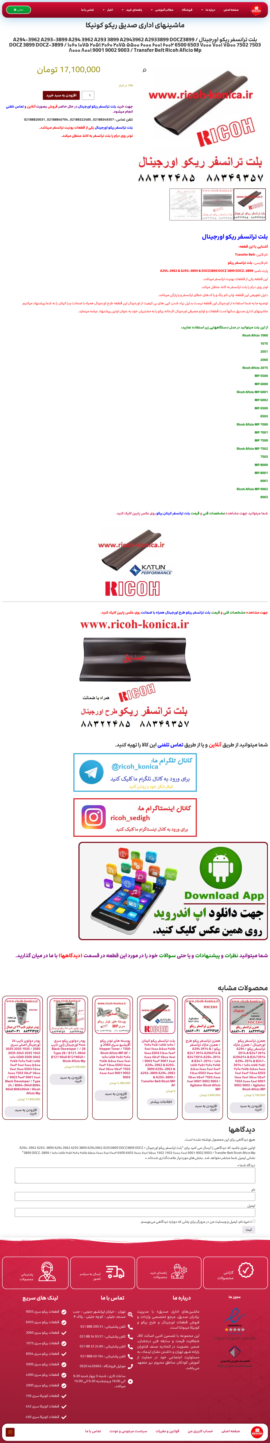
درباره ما (210, 10)
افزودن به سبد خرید (61, 95)
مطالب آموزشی (164, 10)
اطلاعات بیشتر (161, 1101)
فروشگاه (187, 10)
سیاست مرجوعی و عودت (128, 1431)
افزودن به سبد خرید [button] (251, 1108)
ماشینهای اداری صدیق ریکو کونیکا (135, 25)
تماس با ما (87, 10)
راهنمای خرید (134, 10)
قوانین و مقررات (167, 1431)
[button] (144, 70)
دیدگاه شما (246, 1165)
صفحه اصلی (231, 10)
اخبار (110, 10)
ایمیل (251, 1205)
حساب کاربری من (200, 1431)
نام (253, 1189)
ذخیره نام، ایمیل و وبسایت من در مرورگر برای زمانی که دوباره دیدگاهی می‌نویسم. (196, 1221)
